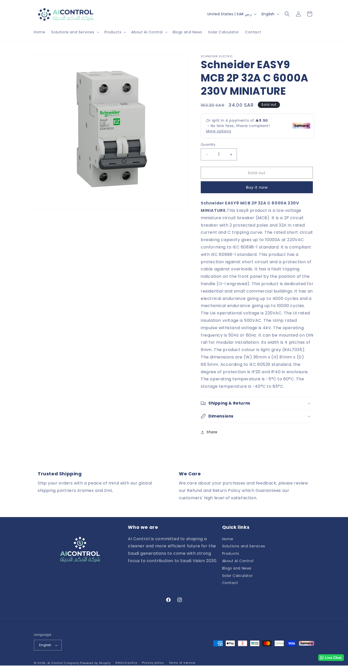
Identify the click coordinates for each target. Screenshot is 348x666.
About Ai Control (238, 560)
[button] (74, 32)
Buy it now (257, 187)
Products (230, 553)
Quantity (208, 144)
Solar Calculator (237, 575)
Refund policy (126, 662)
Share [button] (212, 432)
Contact (230, 582)
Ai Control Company (63, 663)
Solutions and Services (243, 546)
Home (227, 539)
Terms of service (182, 662)
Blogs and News (236, 568)
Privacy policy (153, 662)
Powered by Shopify (95, 663)
